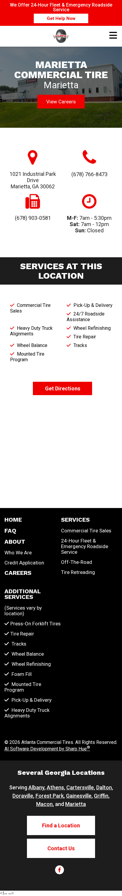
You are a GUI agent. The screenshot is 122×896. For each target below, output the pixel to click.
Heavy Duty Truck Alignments (26, 713)
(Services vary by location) (23, 610)
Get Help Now (61, 18)
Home (13, 520)
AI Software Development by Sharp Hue (47, 749)
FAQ (10, 531)
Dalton (104, 787)
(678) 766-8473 (89, 174)
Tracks (18, 644)
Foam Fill (21, 674)
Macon (44, 804)
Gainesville (79, 796)
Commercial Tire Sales (86, 531)
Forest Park (50, 796)
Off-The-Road (76, 562)
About (14, 542)
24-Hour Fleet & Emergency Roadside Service (84, 546)
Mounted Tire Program (22, 687)
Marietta (75, 804)
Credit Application (24, 563)
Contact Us (61, 848)
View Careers (61, 102)
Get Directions (62, 388)
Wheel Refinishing (30, 664)
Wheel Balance (27, 654)
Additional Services (22, 594)
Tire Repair (22, 634)
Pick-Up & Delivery (31, 700)
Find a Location (61, 825)
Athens (55, 787)
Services (75, 520)
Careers (17, 573)
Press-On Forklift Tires (35, 624)
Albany (36, 787)
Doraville (22, 796)
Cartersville (80, 787)
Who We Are (18, 553)
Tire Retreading (78, 572)
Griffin (101, 796)
